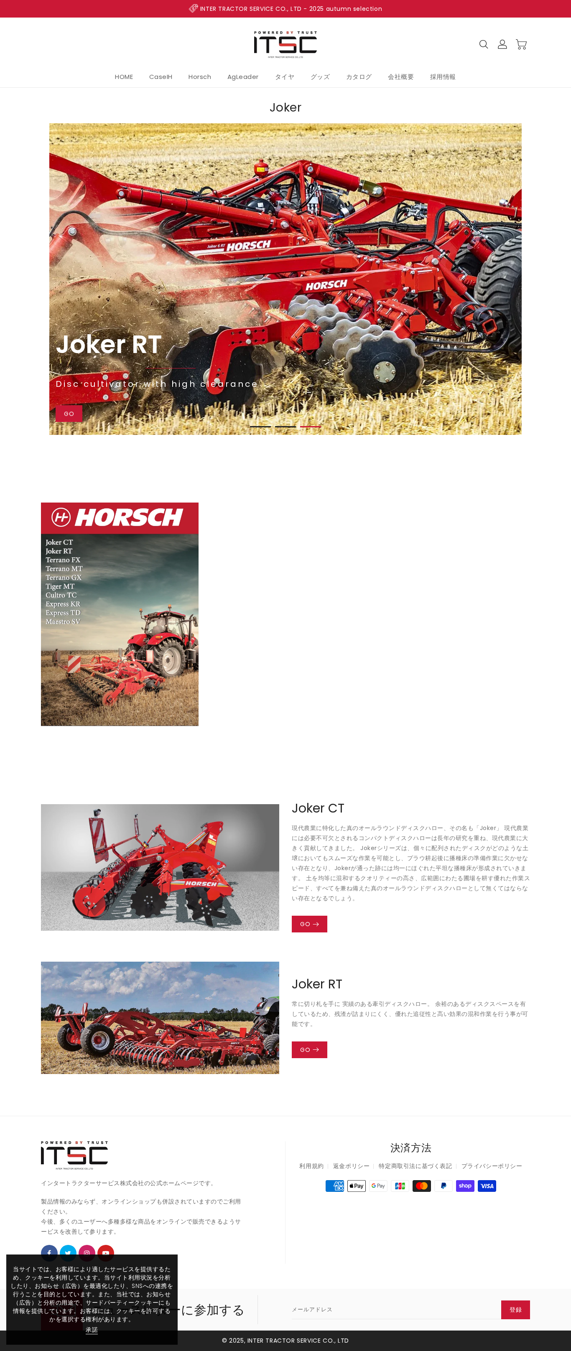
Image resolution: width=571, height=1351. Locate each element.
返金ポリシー (351, 1166)
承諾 (92, 1330)
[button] (260, 426)
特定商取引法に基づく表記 (415, 1166)
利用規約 (311, 1166)
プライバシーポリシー (492, 1166)
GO (305, 924)
